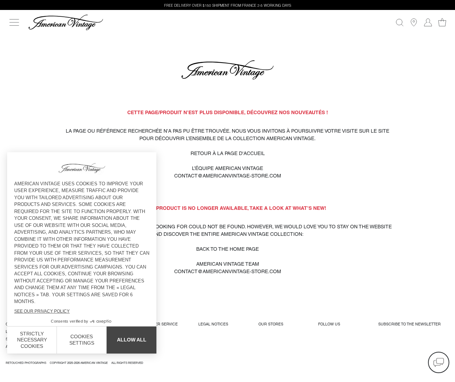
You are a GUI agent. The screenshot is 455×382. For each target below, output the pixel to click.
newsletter (409, 324)
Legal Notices (213, 324)
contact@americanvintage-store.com (227, 176)
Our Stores (270, 324)
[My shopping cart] (442, 22)
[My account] (428, 22)
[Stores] (414, 22)
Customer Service (158, 324)
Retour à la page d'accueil (228, 153)
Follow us (329, 324)
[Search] (399, 22)
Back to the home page (227, 249)
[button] (438, 362)
